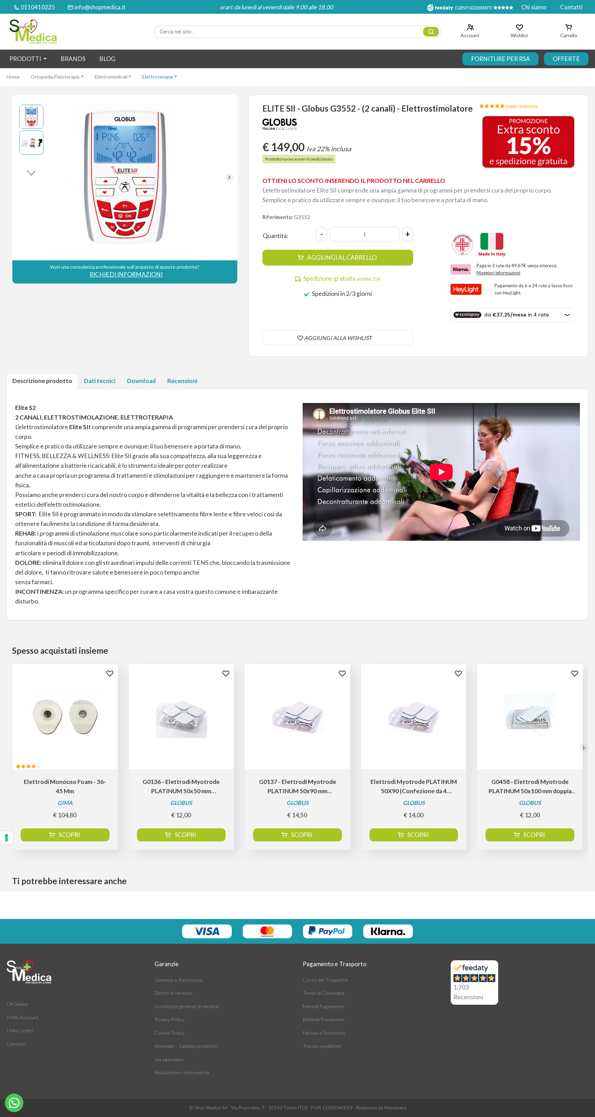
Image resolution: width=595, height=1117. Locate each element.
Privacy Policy (169, 1019)
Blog (107, 58)
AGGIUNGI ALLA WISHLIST (338, 337)
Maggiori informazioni (498, 273)
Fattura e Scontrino (324, 1033)
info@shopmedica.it (100, 7)
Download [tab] (141, 380)
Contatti (571, 7)
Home (13, 77)
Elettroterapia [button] (157, 77)
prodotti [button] (25, 58)
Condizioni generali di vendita (186, 1006)
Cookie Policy (170, 1033)
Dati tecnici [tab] (99, 380)
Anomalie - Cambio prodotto (186, 1046)
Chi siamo (533, 7)
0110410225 (38, 7)
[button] (229, 177)
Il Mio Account (23, 1017)
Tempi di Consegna (323, 993)
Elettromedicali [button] (111, 77)
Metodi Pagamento (324, 1006)
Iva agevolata (169, 1059)
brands (73, 58)
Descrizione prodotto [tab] (42, 380)
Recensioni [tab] (182, 380)
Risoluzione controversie (182, 1072)
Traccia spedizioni (322, 1046)
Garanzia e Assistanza (178, 980)
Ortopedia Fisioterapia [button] (55, 77)
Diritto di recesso (173, 993)
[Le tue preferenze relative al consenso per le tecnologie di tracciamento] (6, 837)
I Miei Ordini (20, 1030)
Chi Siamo (17, 1004)
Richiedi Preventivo (324, 1019)
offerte (566, 58)
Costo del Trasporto (325, 980)
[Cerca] (431, 32)
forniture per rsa (500, 58)
